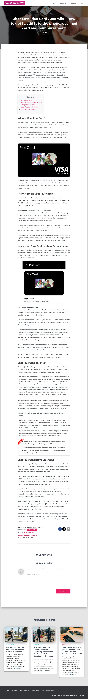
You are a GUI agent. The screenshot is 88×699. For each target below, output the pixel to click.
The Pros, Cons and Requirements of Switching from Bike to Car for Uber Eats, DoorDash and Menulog (43, 651)
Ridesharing (63, 3)
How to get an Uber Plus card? (31, 102)
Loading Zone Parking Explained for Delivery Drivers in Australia (15, 649)
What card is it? (26, 100)
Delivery (74, 3)
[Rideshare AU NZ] (14, 3)
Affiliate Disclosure (48, 690)
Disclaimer (35, 690)
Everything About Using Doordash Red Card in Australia (44, 447)
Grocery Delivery (24, 535)
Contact (14, 690)
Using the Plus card (28, 105)
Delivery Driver (28, 532)
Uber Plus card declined (29, 107)
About (7, 690)
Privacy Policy (24, 690)
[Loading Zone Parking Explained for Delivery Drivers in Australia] (16, 634)
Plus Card (21, 537)
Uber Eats (29, 537)
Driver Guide (32, 529)
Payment (34, 535)
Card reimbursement (28, 109)
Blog (54, 3)
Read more (17, 668)
